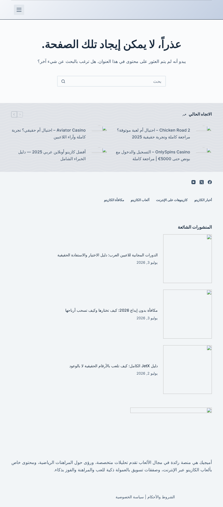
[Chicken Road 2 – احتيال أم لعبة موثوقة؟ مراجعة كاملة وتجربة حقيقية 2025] (204, 134)
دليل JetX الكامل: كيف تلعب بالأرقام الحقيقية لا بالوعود (113, 365)
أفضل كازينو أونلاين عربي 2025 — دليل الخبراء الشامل (52, 155)
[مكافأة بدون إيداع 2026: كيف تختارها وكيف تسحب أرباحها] (187, 314)
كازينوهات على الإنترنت (172, 200)
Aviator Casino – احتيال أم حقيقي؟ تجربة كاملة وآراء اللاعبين (49, 133)
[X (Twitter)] (202, 182)
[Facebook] (210, 182)
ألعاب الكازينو (140, 200)
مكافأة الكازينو (114, 200)
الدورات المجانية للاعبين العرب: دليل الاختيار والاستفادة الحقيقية (107, 255)
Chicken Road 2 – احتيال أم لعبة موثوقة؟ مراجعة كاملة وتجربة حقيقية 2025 (153, 133)
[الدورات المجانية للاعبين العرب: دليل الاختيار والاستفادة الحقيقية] (187, 258)
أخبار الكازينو (203, 200)
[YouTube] (193, 182)
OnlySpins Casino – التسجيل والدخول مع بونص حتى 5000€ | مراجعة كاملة (153, 155)
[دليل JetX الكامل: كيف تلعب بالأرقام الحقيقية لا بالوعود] (187, 369)
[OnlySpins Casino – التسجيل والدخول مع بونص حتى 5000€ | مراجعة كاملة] (204, 155)
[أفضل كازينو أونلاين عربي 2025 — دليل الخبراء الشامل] (99, 155)
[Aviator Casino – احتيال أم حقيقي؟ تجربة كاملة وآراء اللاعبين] (99, 134)
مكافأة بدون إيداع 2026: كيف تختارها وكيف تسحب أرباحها (111, 310)
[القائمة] (19, 10)
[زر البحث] (63, 81)
